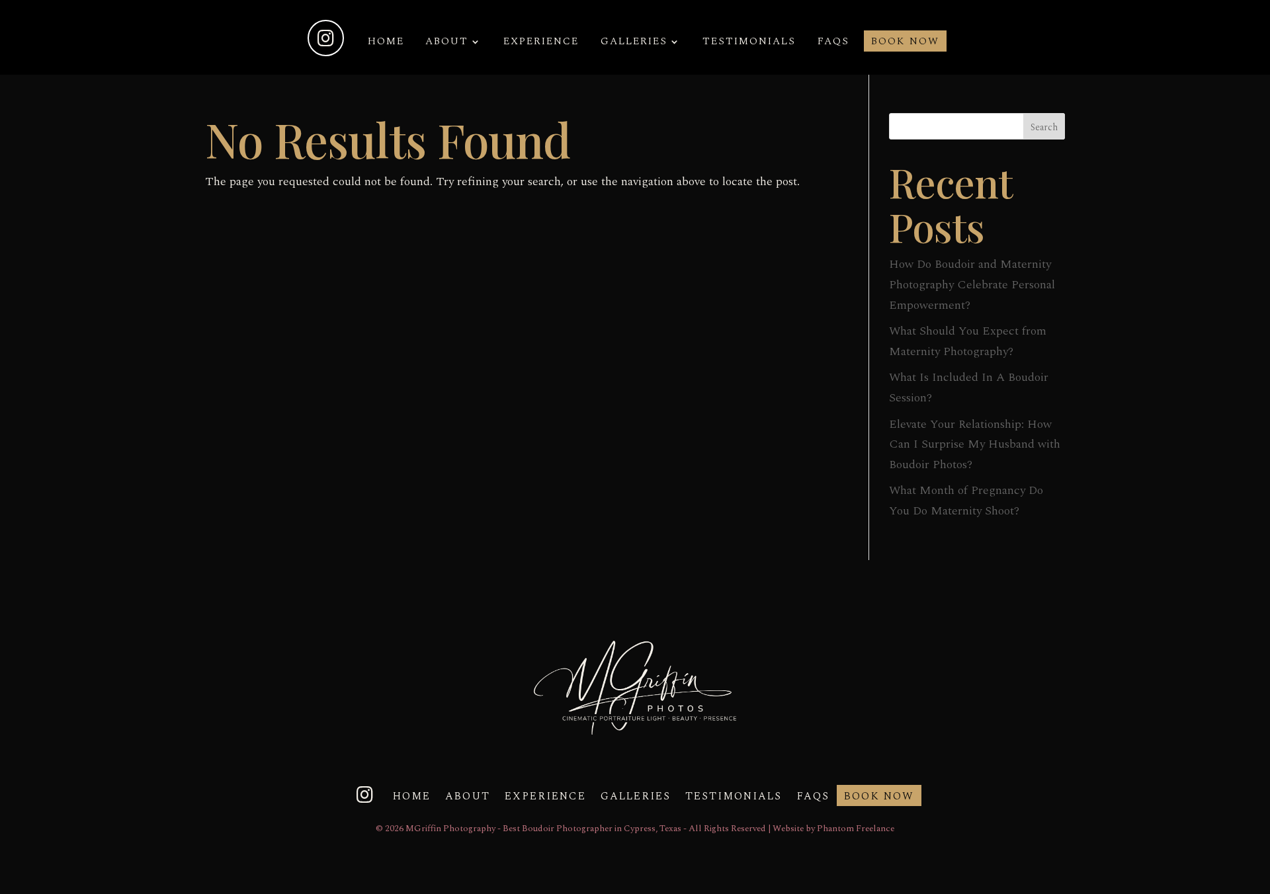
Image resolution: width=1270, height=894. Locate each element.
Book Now (905, 43)
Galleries (634, 43)
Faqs (833, 43)
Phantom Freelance (855, 828)
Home (386, 43)
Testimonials (749, 43)
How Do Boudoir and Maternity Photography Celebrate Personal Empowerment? (972, 284)
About (446, 43)
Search (1044, 127)
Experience (541, 43)
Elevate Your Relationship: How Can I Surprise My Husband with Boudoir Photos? (974, 444)
